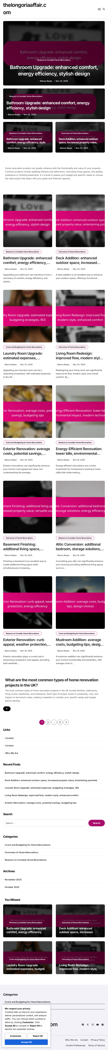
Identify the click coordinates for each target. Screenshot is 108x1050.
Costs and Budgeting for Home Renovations (24, 347)
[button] (100, 53)
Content (9, 738)
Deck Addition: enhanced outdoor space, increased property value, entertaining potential (78, 142)
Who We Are (11, 753)
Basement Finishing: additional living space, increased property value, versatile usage (24, 551)
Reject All (38, 1036)
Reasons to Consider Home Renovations (53, 60)
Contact (9, 745)
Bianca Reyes (46, 81)
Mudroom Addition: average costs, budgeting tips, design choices (79, 644)
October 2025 (12, 887)
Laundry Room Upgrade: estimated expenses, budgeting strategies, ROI (23, 358)
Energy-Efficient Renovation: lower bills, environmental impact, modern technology (79, 453)
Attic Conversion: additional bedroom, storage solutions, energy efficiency (78, 549)
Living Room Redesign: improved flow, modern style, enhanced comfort (79, 358)
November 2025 (13, 879)
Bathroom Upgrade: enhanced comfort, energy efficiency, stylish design (26, 142)
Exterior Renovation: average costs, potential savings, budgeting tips (26, 453)
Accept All (26, 1042)
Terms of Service (96, 1045)
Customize (15, 1036)
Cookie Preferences (75, 1045)
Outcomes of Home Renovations (75, 133)
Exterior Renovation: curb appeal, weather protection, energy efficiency (25, 644)
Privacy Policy (98, 1040)
